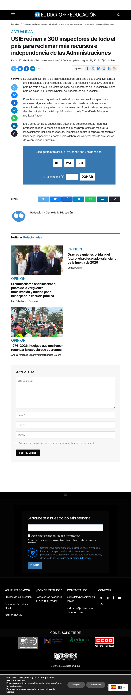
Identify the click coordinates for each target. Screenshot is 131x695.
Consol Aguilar (75, 267)
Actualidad (22, 32)
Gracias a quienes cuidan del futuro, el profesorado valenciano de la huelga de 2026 (92, 258)
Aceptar (76, 684)
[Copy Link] (14, 133)
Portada (14, 24)
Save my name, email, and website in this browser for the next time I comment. (56, 443)
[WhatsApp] (14, 118)
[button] (65, 494)
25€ (69, 163)
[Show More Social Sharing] (39, 68)
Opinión (18, 279)
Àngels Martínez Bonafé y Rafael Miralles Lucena (36, 354)
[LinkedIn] (14, 126)
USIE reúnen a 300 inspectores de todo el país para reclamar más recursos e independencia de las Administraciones (63, 45)
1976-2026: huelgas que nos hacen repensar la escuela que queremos (37, 348)
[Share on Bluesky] (20, 68)
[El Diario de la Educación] (66, 15)
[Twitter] (14, 87)
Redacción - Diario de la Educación (29, 60)
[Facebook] (14, 103)
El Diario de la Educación (18, 597)
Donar (87, 177)
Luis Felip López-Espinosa (24, 301)
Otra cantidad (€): (54, 176)
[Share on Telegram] (32, 68)
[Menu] (13, 14)
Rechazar (96, 684)
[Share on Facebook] (26, 68)
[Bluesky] (14, 95)
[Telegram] (14, 110)
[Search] (118, 14)
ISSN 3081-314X (14, 615)
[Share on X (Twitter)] (14, 68)
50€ (81, 163)
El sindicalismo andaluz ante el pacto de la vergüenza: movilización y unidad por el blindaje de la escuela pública (33, 290)
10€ (58, 163)
